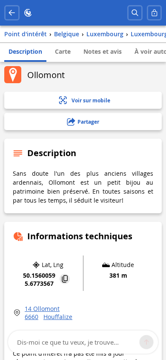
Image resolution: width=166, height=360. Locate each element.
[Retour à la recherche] (12, 12)
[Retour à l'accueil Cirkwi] (28, 13)
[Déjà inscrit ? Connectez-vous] (154, 12)
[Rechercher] (135, 12)
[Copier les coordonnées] (64, 279)
